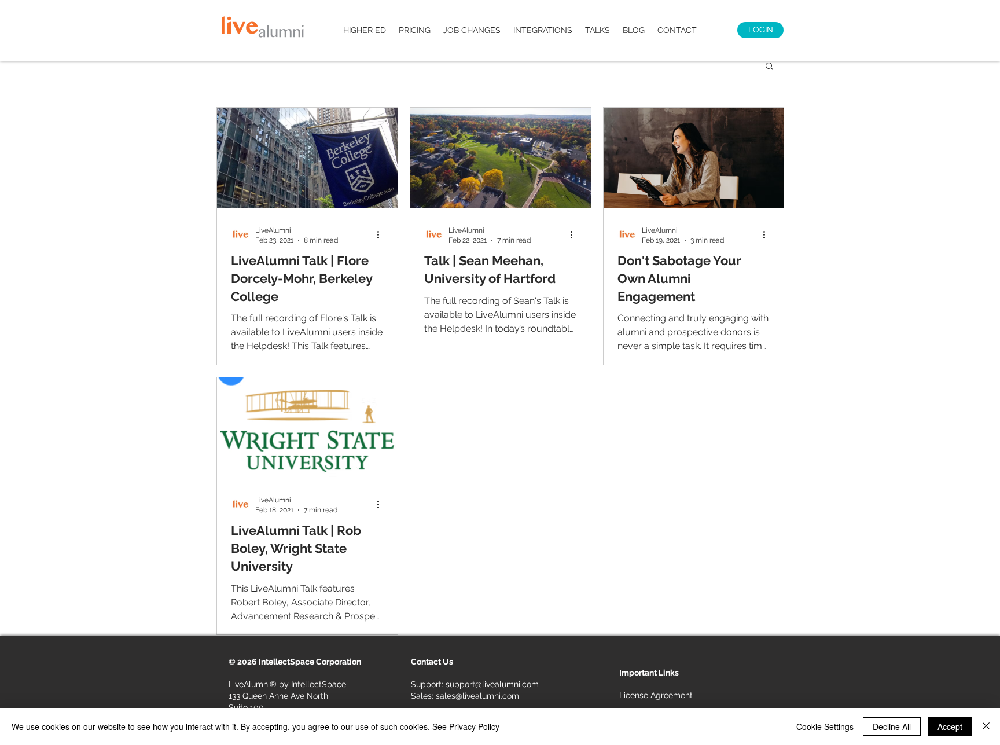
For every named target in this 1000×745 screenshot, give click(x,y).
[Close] (986, 726)
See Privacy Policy (465, 726)
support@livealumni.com (492, 684)
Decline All (892, 726)
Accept (950, 726)
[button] (769, 67)
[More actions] (382, 234)
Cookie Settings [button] (825, 726)
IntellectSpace (318, 684)
